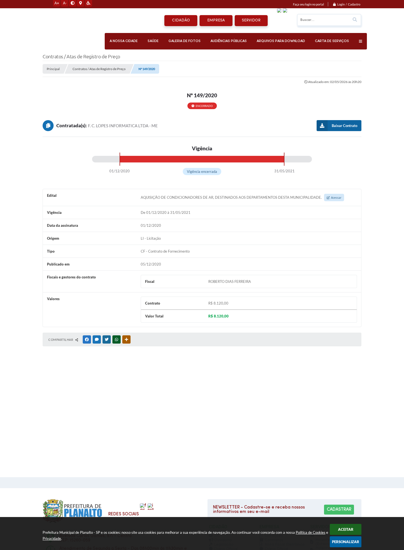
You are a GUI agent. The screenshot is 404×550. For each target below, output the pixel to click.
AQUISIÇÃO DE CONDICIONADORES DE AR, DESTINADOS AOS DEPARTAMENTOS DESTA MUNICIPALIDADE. (241, 197)
